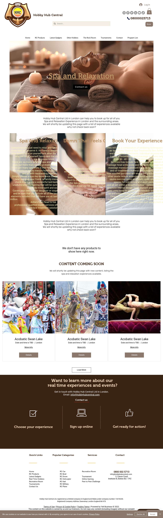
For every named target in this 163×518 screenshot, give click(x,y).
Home (31, 471)
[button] (149, 11)
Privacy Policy (94, 514)
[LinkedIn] (135, 12)
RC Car (66, 471)
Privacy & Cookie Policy (66, 507)
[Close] (160, 514)
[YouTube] (139, 12)
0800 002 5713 (118, 471)
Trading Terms (83, 507)
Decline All (141, 514)
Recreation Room (89, 471)
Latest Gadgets (35, 476)
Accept (152, 514)
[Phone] (128, 18)
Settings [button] (130, 514)
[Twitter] (131, 12)
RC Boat (62, 474)
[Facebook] (128, 12)
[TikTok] (143, 12)
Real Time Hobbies (36, 479)
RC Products (34, 474)
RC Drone (63, 476)
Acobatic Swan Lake (29, 339)
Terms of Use (49, 507)
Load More (81, 370)
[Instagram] (124, 12)
